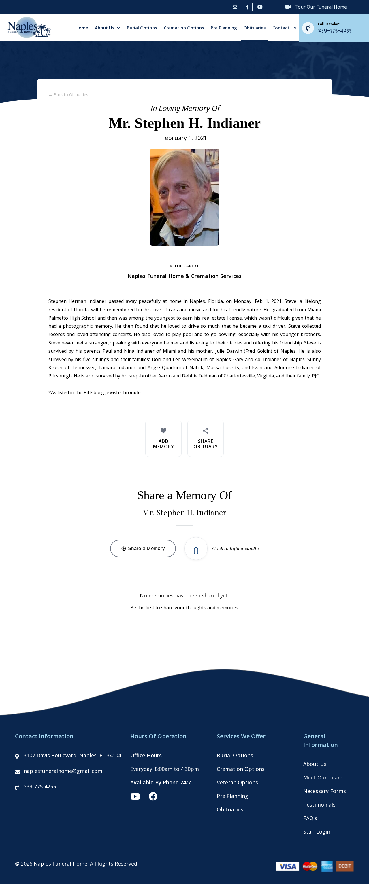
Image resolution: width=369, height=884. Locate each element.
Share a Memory (143, 548)
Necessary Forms (324, 791)
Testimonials (319, 804)
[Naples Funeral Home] (27, 36)
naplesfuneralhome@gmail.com (63, 770)
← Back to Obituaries (68, 94)
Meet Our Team (322, 777)
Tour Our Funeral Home (320, 7)
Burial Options (142, 28)
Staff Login (316, 831)
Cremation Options (184, 28)
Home (82, 28)
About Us (105, 28)
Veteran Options (237, 782)
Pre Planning (224, 28)
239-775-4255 (40, 786)
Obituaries (255, 28)
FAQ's (310, 818)
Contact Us (284, 28)
